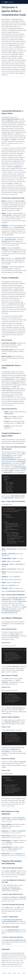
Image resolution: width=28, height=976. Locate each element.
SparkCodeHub (5, 54)
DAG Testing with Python (19, 923)
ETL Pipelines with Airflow (9, 645)
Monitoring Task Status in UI (15, 962)
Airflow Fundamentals (9, 71)
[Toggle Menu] (2, 2)
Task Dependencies (20, 331)
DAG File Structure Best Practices (16, 855)
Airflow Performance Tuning (16, 960)
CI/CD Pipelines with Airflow (9, 305)
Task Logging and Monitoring (9, 876)
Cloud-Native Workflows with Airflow (11, 49)
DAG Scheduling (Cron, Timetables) (11, 164)
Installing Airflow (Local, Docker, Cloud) (13, 958)
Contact (23, 973)
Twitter (14, 973)
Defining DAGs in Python (16, 957)
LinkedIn (10, 973)
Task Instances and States (8, 177)
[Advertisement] (14, 93)
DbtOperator (5, 75)
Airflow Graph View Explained (9, 194)
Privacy (19, 973)
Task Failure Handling (14, 833)
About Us (4, 973)
